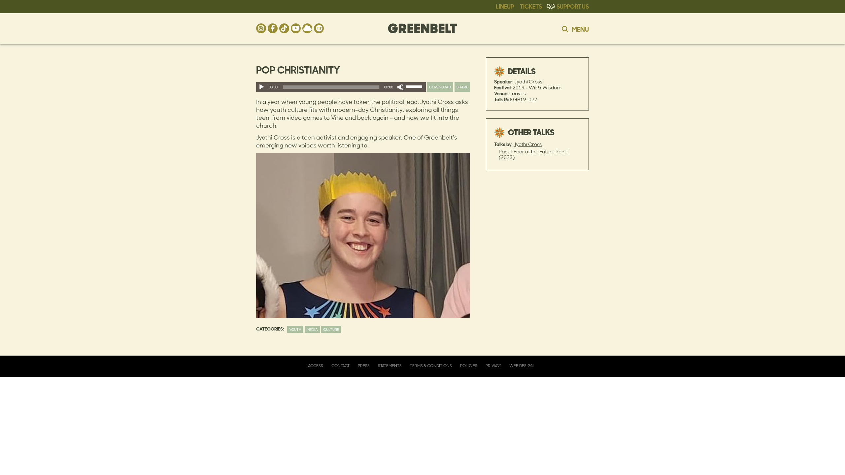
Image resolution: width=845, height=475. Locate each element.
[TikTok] (284, 28)
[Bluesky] (307, 28)
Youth (295, 329)
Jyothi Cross (528, 81)
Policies (468, 365)
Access (315, 365)
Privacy (493, 365)
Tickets (531, 6)
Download (440, 86)
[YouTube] (296, 28)
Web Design (521, 365)
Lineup (505, 6)
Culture (331, 329)
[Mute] (400, 87)
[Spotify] (319, 28)
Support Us (573, 6)
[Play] (261, 87)
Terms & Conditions (431, 365)
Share (462, 86)
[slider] (415, 88)
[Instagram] (261, 28)
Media (312, 329)
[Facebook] (273, 28)
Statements (390, 365)
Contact (340, 365)
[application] (341, 87)
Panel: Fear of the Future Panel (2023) (533, 154)
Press (364, 365)
